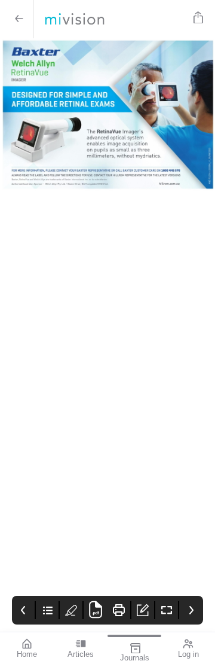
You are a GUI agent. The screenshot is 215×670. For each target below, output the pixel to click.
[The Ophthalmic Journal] (111, 19)
